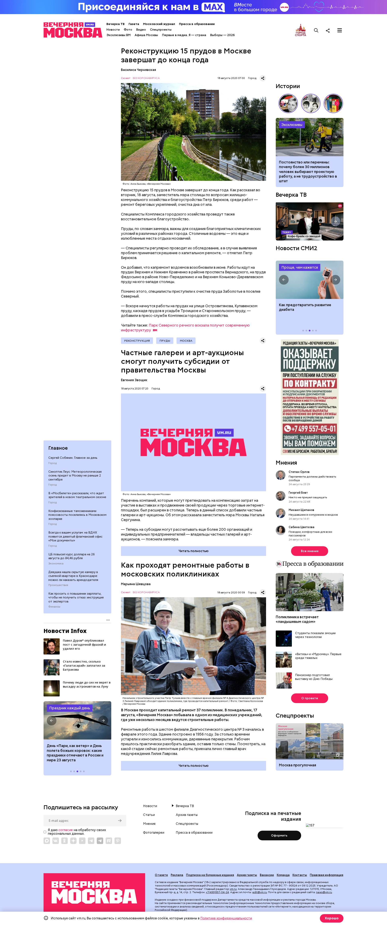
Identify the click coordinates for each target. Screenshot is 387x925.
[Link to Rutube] (109, 841)
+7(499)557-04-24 (217, 892)
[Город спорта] (300, 30)
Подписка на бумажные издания (210, 875)
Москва (186, 340)
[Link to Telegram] (91, 841)
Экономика (55, 563)
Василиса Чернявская (139, 70)
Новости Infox (65, 631)
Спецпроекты (161, 30)
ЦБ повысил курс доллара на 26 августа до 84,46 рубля (71, 556)
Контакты (299, 875)
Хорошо (332, 918)
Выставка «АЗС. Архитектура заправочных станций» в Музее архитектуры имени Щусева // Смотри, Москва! (333, 103)
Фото (128, 30)
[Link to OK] (64, 841)
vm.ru (233, 889)
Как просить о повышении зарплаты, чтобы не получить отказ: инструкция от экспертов (76, 597)
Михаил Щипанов (301, 510)
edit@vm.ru (259, 892)
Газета (134, 24)
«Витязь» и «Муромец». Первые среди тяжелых (318, 656)
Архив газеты (187, 815)
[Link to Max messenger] (47, 841)
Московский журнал (159, 24)
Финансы (54, 606)
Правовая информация (326, 875)
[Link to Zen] (73, 841)
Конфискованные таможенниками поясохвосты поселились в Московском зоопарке (77, 515)
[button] (51, 720)
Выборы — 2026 (222, 35)
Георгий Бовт (298, 492)
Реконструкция (137, 340)
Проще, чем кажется (299, 267)
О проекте (309, 698)
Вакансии (267, 875)
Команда (283, 875)
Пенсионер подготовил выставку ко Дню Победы (314, 677)
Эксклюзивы (291, 124)
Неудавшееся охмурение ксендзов (313, 514)
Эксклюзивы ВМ (118, 35)
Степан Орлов (299, 471)
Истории (288, 86)
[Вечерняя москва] (94, 892)
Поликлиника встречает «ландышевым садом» (297, 619)
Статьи (149, 815)
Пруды (164, 340)
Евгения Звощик (134, 380)
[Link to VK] (55, 841)
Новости (113, 30)
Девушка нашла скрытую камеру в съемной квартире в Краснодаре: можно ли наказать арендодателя (73, 576)
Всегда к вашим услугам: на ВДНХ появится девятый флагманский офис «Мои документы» (75, 536)
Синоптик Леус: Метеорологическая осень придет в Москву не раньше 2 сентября (75, 475)
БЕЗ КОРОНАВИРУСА (146, 78)
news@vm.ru (324, 892)
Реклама (177, 875)
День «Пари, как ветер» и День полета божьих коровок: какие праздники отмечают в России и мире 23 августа (75, 752)
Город (52, 463)
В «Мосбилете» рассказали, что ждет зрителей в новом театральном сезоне (77, 495)
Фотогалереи (153, 832)
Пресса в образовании (197, 24)
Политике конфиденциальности (226, 918)
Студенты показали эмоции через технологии (315, 635)
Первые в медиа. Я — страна (184, 35)
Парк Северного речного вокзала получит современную (185, 328)
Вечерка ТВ (115, 24)
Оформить (279, 835)
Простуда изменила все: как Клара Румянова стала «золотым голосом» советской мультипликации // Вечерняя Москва (288, 103)
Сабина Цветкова (301, 527)
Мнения (286, 462)
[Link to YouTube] (82, 841)
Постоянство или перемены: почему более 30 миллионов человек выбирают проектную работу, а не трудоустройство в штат (309, 137)
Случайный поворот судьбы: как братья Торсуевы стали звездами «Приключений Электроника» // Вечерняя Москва (311, 103)
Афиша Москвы (146, 35)
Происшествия (58, 585)
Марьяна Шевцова (136, 584)
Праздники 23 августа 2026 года (77, 720)
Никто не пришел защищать (308, 497)
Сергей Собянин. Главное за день (72, 458)
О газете (161, 875)
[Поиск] (316, 30)
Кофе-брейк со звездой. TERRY (309, 221)
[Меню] (339, 30)
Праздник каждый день (69, 708)
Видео (141, 30)
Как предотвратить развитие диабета (309, 280)
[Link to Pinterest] (117, 841)
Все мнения (309, 551)
